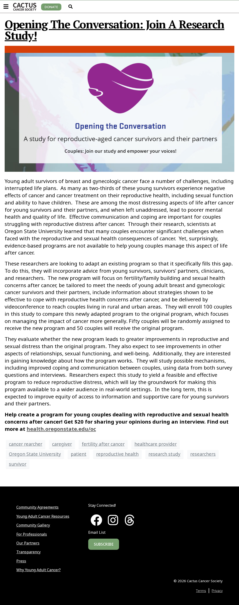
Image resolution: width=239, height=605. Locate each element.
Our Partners (27, 543)
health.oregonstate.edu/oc (61, 428)
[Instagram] (113, 520)
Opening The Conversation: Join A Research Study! (114, 30)
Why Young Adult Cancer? (38, 569)
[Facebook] (96, 520)
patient (78, 454)
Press (21, 561)
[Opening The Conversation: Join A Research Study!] (119, 108)
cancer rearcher (25, 444)
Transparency (28, 551)
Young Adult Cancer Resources (42, 516)
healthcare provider (155, 444)
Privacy (217, 590)
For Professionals (31, 534)
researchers (203, 454)
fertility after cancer (103, 444)
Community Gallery (33, 525)
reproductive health (117, 454)
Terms (201, 590)
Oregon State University (35, 454)
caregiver (62, 444)
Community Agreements (37, 507)
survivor (17, 464)
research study (164, 454)
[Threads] (129, 520)
